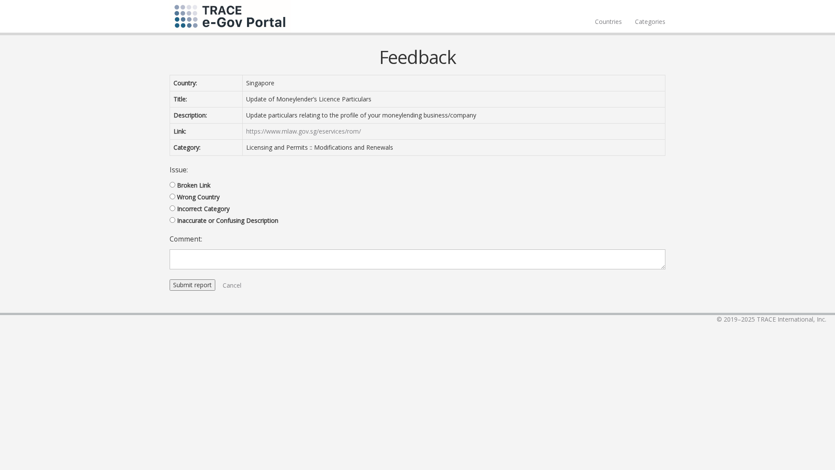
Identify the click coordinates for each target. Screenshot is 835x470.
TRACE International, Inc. (791, 319)
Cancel (232, 285)
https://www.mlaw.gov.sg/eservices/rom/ (303, 131)
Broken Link (193, 185)
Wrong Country (198, 197)
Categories (650, 21)
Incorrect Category (203, 209)
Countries (608, 21)
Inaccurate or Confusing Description (227, 220)
